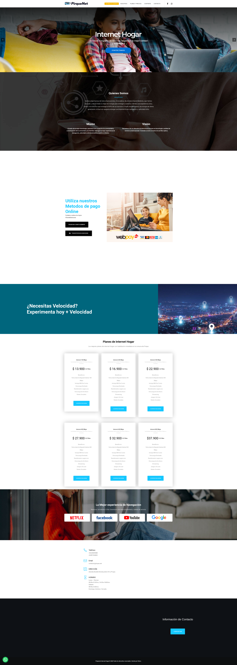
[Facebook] (166, 3)
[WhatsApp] (170, 3)
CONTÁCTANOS (118, 50)
